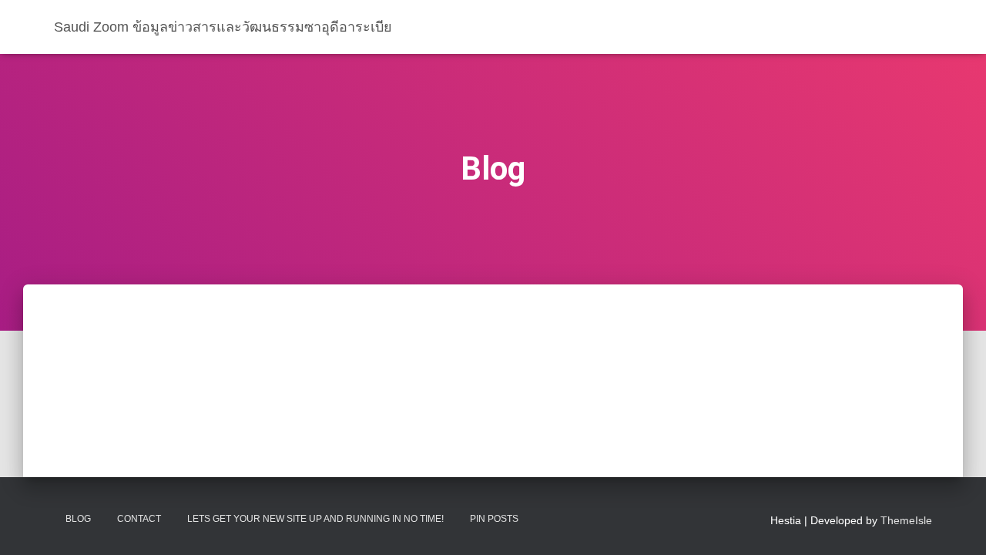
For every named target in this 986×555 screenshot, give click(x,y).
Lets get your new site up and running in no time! (315, 518)
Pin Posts (494, 518)
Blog (78, 518)
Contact (139, 518)
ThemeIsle (906, 520)
